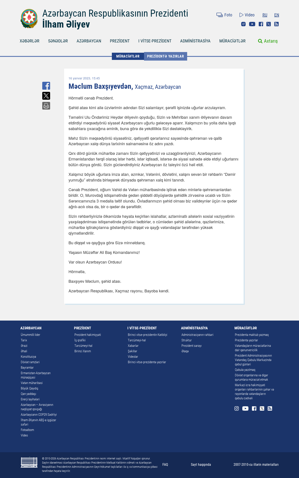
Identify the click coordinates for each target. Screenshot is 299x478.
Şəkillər (132, 351)
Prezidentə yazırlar (165, 56)
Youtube (252, 24)
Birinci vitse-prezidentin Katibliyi (147, 335)
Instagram (243, 24)
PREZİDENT (120, 41)
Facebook (261, 24)
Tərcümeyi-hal (83, 346)
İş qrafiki (80, 340)
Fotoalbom (27, 430)
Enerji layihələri (30, 399)
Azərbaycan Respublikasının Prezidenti (115, 13)
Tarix (24, 340)
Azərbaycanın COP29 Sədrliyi (39, 415)
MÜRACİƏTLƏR (232, 41)
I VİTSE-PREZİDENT (154, 41)
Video (250, 14)
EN (276, 14)
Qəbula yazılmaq (245, 370)
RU (264, 14)
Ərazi (24, 346)
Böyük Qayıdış (29, 388)
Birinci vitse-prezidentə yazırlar (147, 362)
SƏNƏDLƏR (58, 41)
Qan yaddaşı (28, 394)
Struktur (186, 340)
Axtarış (271, 41)
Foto (228, 14)
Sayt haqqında (201, 464)
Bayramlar (27, 368)
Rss (276, 24)
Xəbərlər (133, 346)
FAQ (165, 464)
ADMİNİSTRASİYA (195, 41)
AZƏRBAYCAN (89, 41)
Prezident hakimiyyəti (87, 335)
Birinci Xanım (82, 351)
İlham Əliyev (66, 24)
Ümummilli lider (30, 335)
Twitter (268, 24)
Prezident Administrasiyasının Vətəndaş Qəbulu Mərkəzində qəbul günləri (253, 360)
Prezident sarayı (191, 346)
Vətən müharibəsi (32, 383)
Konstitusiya (28, 357)
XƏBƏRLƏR (29, 41)
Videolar (133, 357)
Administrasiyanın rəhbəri (197, 335)
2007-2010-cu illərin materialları (256, 464)
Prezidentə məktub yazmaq (252, 335)
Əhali (24, 351)
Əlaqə (185, 351)
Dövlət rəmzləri (30, 362)
